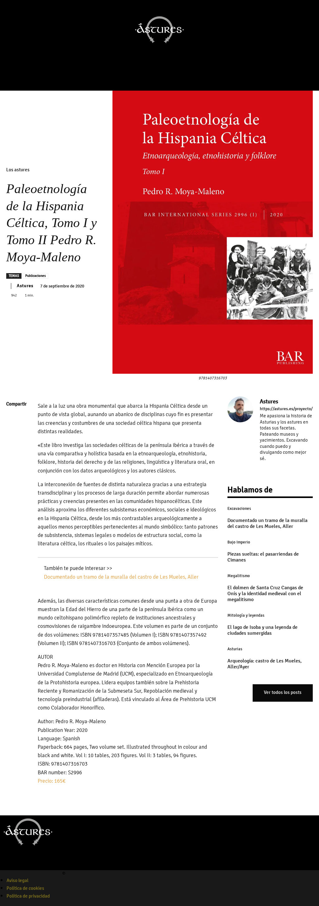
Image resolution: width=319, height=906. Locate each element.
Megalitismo (238, 575)
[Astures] (240, 434)
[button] (176, 76)
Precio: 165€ (52, 781)
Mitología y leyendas (245, 615)
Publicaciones (35, 276)
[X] (12, 434)
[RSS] (289, 467)
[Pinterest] (12, 448)
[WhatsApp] (12, 463)
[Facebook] (139, 77)
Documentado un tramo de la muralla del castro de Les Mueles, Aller (121, 577)
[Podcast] (165, 77)
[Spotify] (26, 866)
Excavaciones (239, 508)
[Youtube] (156, 77)
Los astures (18, 170)
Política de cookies (25, 888)
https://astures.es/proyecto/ (286, 409)
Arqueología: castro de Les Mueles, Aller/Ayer (264, 664)
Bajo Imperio (238, 542)
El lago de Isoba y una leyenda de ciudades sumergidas (262, 630)
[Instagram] (147, 77)
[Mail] (280, 467)
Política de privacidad (28, 896)
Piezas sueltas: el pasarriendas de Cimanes (263, 557)
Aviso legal (17, 880)
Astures (25, 285)
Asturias (234, 649)
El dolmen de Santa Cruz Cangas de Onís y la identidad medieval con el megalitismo (265, 594)
